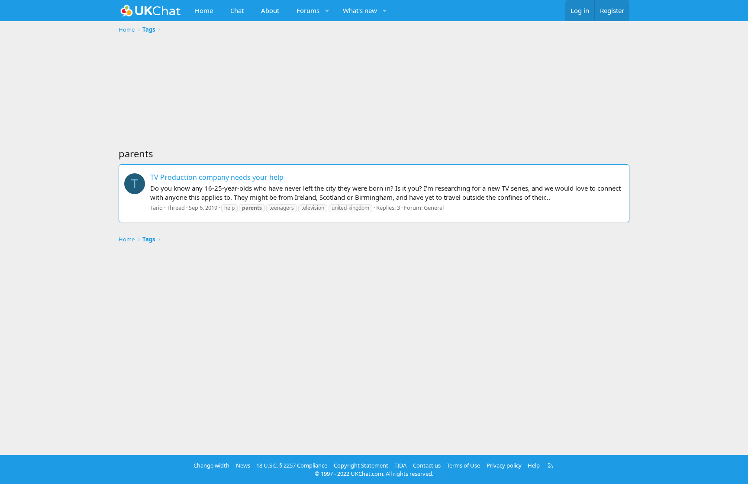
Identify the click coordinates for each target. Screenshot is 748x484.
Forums (308, 10)
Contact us (427, 465)
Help (534, 465)
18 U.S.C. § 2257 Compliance (291, 465)
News (243, 465)
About (270, 10)
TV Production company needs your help (217, 177)
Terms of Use (463, 465)
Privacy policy (504, 465)
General (434, 207)
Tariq (156, 207)
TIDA (400, 465)
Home (204, 10)
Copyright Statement (361, 465)
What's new (360, 10)
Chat (237, 10)
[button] (327, 10)
